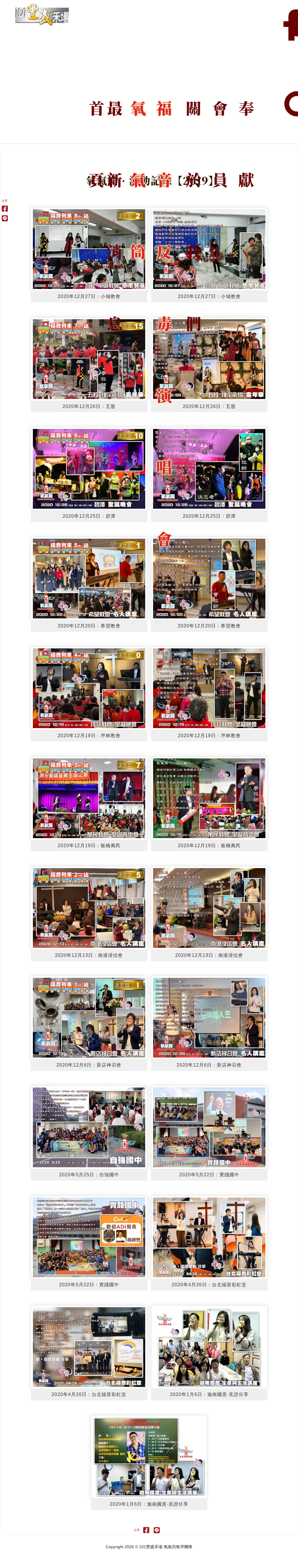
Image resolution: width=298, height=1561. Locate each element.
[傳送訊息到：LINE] (4, 218)
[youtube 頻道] (292, 26)
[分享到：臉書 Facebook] (4, 208)
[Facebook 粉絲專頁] (285, 26)
